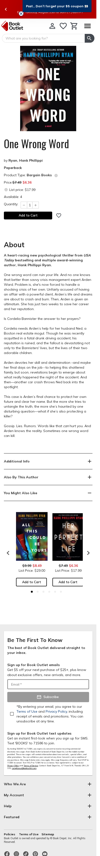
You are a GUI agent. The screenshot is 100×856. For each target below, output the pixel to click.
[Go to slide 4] (49, 592)
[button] (57, 6)
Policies (10, 834)
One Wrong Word (36, 143)
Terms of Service (31, 765)
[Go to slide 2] (38, 592)
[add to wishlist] (59, 215)
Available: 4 (13, 197)
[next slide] (87, 553)
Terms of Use (29, 834)
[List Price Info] (6, 189)
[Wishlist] (63, 25)
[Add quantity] (36, 205)
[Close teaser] (21, 13)
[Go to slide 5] (55, 592)
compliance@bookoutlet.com (24, 768)
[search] (89, 38)
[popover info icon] (56, 175)
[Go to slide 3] (43, 592)
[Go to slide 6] (61, 592)
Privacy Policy (13, 765)
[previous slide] (6, 9)
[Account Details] (52, 25)
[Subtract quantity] (24, 205)
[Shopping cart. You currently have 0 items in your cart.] (74, 25)
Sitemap (48, 834)
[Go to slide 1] (32, 592)
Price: (18, 182)
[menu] (87, 26)
